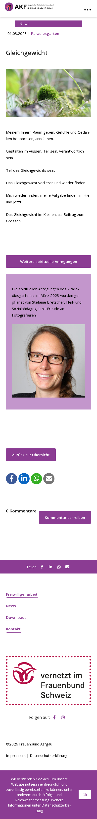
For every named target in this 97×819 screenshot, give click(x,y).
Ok (85, 794)
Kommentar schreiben (65, 517)
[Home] (29, 5)
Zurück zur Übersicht (31, 454)
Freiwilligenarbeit (22, 594)
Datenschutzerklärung (48, 755)
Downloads (16, 617)
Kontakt (13, 628)
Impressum (16, 755)
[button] (12, 478)
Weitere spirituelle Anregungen (48, 261)
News (11, 605)
